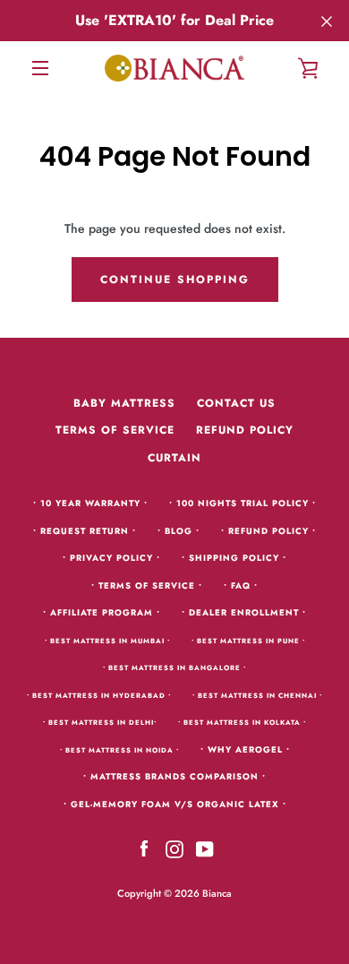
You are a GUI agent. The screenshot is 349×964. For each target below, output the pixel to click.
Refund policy (245, 430)
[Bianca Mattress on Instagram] (174, 847)
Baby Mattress (124, 403)
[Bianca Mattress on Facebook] (144, 847)
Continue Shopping (175, 279)
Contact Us (236, 403)
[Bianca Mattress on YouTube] (205, 847)
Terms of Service (114, 430)
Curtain (174, 458)
